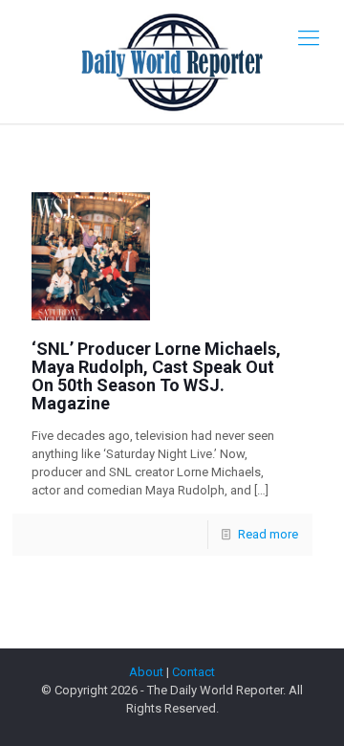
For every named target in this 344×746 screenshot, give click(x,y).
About (146, 672)
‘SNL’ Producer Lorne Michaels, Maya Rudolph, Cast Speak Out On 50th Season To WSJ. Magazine (156, 376)
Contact (193, 672)
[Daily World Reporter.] (172, 62)
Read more (268, 534)
